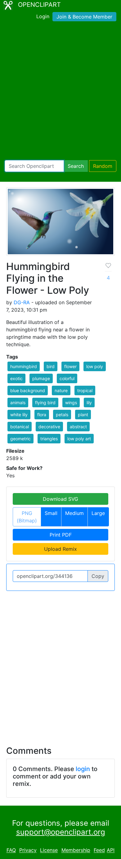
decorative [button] (49, 426)
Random (102, 166)
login (83, 769)
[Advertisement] (60, 92)
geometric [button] (20, 438)
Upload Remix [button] (60, 549)
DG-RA (22, 302)
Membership (75, 850)
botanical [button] (19, 426)
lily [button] (89, 402)
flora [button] (41, 414)
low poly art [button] (79, 438)
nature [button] (61, 390)
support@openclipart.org (60, 832)
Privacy (28, 850)
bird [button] (51, 366)
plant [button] (83, 414)
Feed (99, 850)
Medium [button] (74, 513)
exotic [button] (16, 378)
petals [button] (62, 414)
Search (76, 166)
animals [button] (17, 402)
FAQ (11, 850)
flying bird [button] (45, 402)
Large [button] (98, 513)
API (110, 850)
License (49, 850)
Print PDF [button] (61, 535)
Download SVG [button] (60, 499)
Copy (98, 576)
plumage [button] (41, 378)
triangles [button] (49, 438)
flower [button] (70, 366)
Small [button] (51, 513)
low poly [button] (94, 366)
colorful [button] (67, 378)
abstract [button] (78, 426)
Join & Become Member (84, 17)
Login (42, 16)
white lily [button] (19, 414)
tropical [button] (84, 390)
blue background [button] (27, 390)
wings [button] (71, 402)
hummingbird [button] (23, 366)
